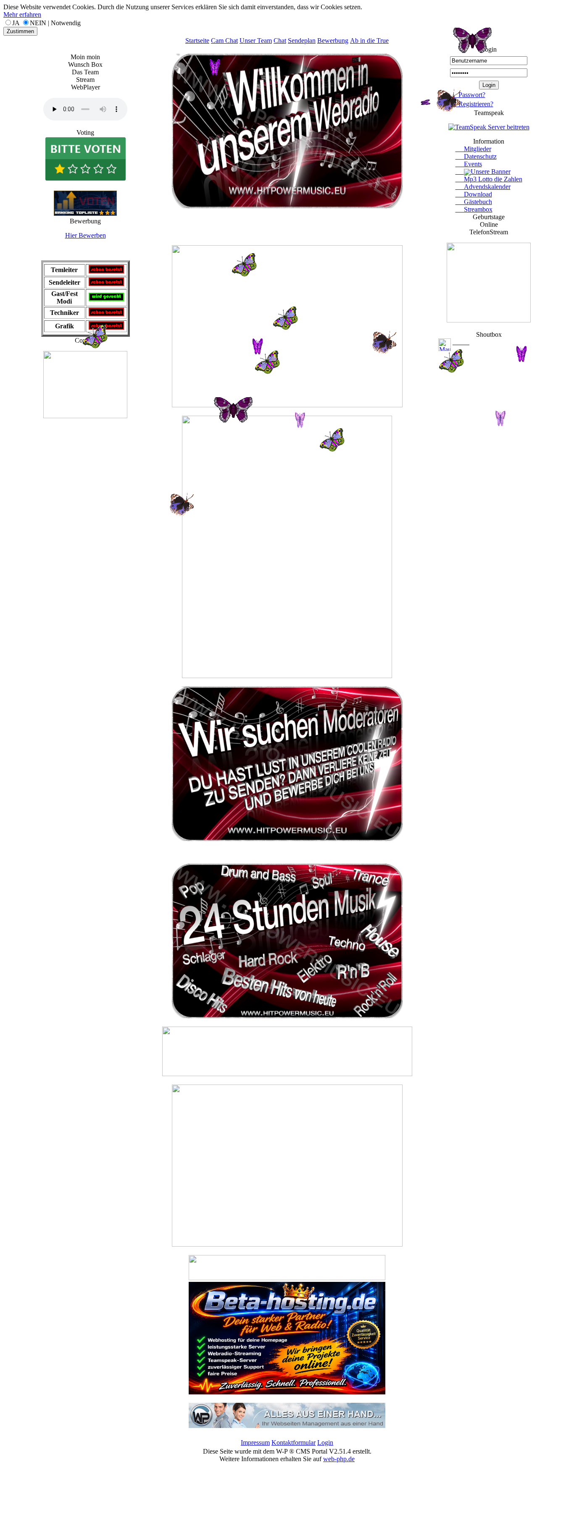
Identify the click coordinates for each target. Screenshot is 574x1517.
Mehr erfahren (22, 14)
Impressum (255, 1442)
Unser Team (256, 40)
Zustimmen (20, 31)
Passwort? (467, 94)
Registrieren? (471, 103)
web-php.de (339, 1458)
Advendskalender (483, 186)
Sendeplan (302, 40)
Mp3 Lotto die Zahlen (489, 179)
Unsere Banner (491, 171)
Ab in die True (369, 40)
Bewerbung (332, 40)
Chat (280, 40)
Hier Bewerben (85, 235)
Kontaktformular (293, 1442)
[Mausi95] (444, 344)
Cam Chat (224, 40)
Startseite (197, 40)
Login (325, 1442)
